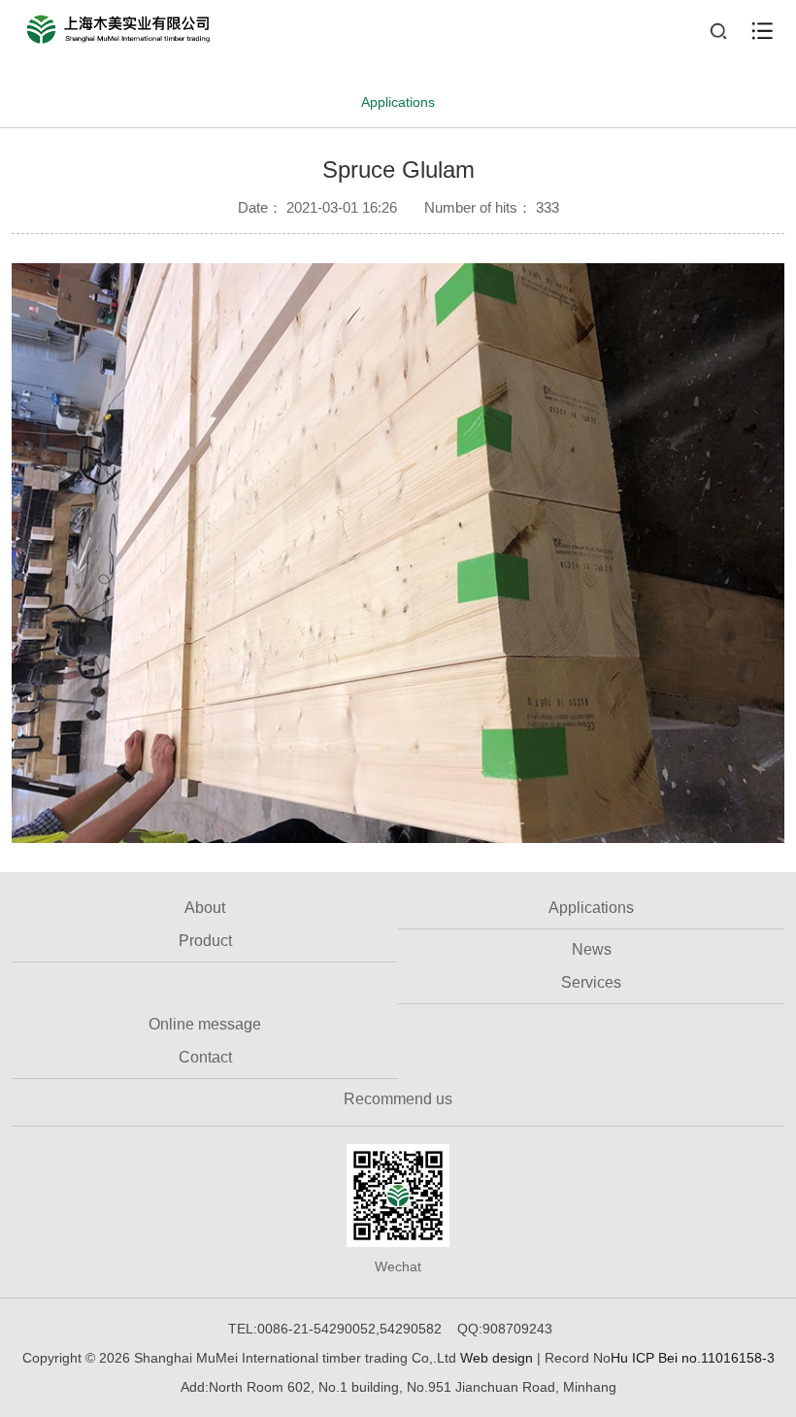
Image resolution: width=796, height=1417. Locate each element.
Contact (205, 1057)
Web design (498, 1358)
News (592, 949)
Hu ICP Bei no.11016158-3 (693, 1358)
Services (591, 982)
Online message (205, 1024)
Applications (398, 102)
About (204, 907)
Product (205, 940)
